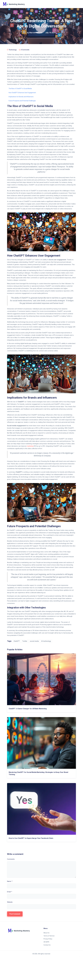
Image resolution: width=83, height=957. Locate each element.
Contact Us (47, 945)
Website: (10, 902)
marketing (30, 446)
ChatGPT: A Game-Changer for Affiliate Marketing (28, 709)
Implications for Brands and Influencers (21, 96)
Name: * (9, 881)
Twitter (24, 641)
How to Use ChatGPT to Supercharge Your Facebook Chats (31, 838)
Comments (11, 859)
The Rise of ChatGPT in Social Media (20, 88)
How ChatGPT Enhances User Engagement (22, 92)
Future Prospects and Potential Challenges (22, 101)
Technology (13, 50)
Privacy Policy (48, 939)
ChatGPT (17, 641)
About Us (46, 933)
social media (34, 641)
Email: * (9, 892)
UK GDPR (46, 942)
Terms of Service (49, 936)
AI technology (46, 641)
